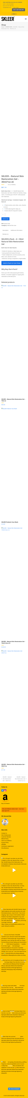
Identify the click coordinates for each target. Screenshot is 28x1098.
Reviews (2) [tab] (5, 234)
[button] (26, 19)
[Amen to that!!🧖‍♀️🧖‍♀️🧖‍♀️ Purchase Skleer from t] (14, 1022)
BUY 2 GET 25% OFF (18, 9)
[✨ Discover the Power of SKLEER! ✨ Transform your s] (14, 946)
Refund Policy (4, 838)
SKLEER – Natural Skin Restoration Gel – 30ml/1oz (6, 779)
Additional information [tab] (16, 230)
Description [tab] (5, 230)
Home (2, 27)
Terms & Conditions (6, 840)
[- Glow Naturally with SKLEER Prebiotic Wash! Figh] (14, 921)
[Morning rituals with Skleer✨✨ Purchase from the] (14, 997)
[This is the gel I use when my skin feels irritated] (14, 870)
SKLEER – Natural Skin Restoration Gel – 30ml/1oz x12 (19, 779)
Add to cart (5, 219)
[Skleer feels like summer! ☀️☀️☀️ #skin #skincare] (14, 1048)
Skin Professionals (6, 835)
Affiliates (3, 844)
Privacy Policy (5, 842)
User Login (16, 7)
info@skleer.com (7, 7)
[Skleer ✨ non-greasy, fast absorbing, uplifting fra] (14, 1073)
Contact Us (4, 833)
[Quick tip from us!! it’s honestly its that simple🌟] (14, 972)
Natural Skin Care (11, 225)
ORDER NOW (8, 27)
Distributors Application (7, 846)
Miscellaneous (5, 848)
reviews (12, 184)
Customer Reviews (6, 837)
